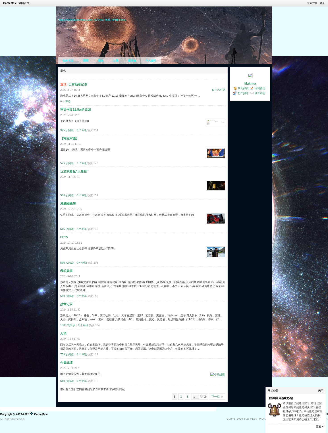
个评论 (65, 101)
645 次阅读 (67, 229)
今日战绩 (66, 362)
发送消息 (260, 93)
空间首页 (68, 60)
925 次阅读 (67, 130)
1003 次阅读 (67, 325)
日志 (100, 60)
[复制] (115, 19)
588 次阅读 (67, 195)
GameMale (10, 3)
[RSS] (122, 19)
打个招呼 (243, 93)
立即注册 (312, 3)
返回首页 (24, 3)
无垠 (63, 333)
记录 (85, 60)
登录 (322, 3)
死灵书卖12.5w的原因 (75, 109)
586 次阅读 (67, 262)
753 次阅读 (67, 354)
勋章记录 (66, 304)
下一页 (216, 396)
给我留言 (260, 88)
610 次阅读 (67, 381)
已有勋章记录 (78, 84)
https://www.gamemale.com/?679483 (81, 19)
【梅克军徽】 (69, 138)
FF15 (64, 237)
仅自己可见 (218, 89)
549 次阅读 (67, 296)
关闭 (321, 390)
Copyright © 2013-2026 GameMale (24, 414)
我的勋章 (66, 271)
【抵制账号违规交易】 (281, 398)
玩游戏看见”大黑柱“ (74, 171)
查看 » (320, 426)
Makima (250, 83)
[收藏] (107, 19)
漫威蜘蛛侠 (68, 203)
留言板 (132, 60)
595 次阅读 (67, 163)
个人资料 (150, 60)
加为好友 (243, 88)
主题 (115, 60)
